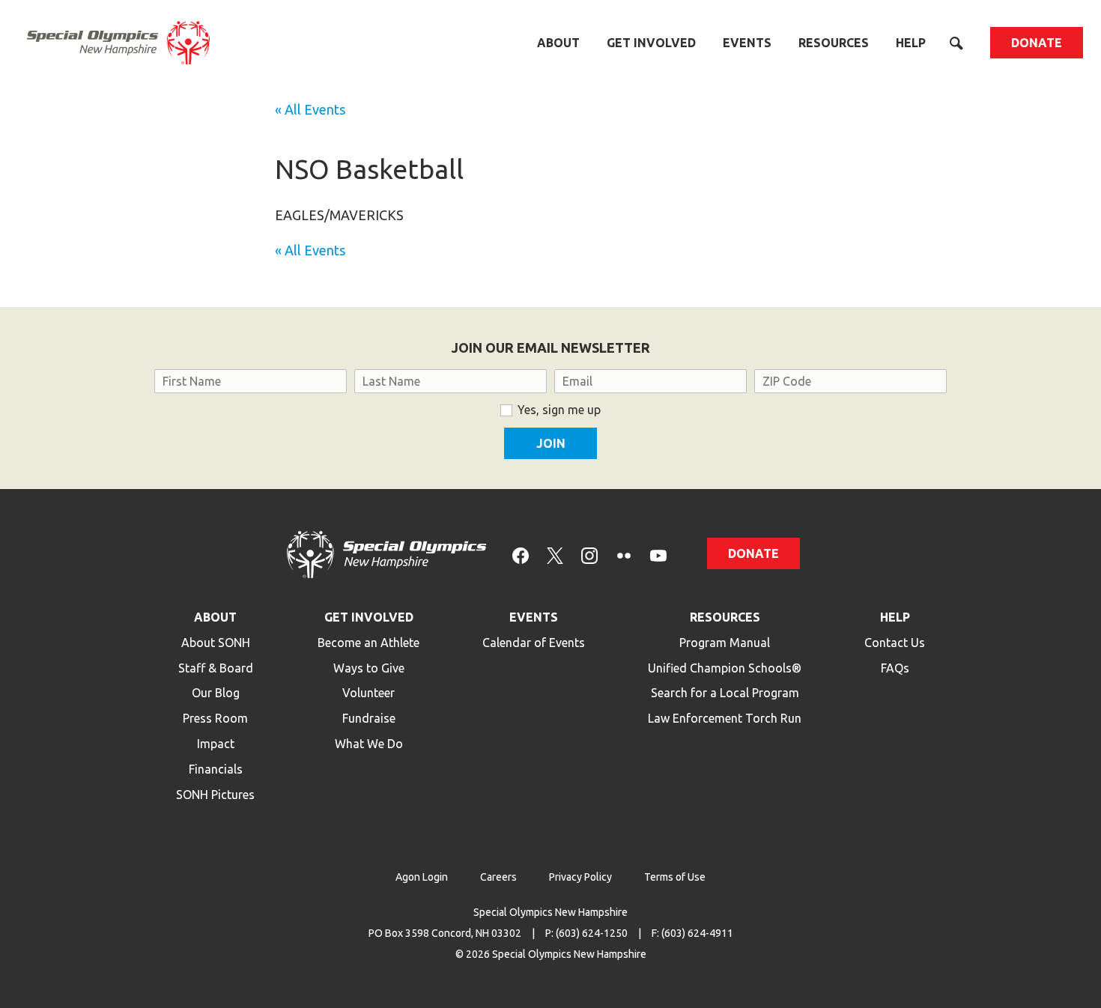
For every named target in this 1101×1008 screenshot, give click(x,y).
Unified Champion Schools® (724, 668)
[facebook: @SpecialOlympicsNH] (520, 554)
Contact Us (894, 642)
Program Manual (724, 642)
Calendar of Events (533, 642)
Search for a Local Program (725, 692)
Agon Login (421, 877)
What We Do (369, 743)
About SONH (215, 642)
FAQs (895, 668)
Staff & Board (215, 668)
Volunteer (368, 692)
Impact (215, 743)
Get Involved (651, 42)
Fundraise (368, 718)
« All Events (310, 109)
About (558, 42)
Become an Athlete (368, 642)
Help (911, 42)
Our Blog (216, 692)
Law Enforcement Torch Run (724, 718)
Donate (1036, 42)
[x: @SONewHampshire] (555, 554)
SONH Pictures (215, 794)
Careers (498, 877)
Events (747, 42)
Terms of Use (675, 877)
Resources (833, 42)
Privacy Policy (580, 877)
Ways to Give (368, 668)
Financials (216, 769)
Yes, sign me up (559, 409)
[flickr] (624, 554)
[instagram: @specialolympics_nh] (589, 554)
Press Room (215, 718)
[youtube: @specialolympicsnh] (658, 554)
